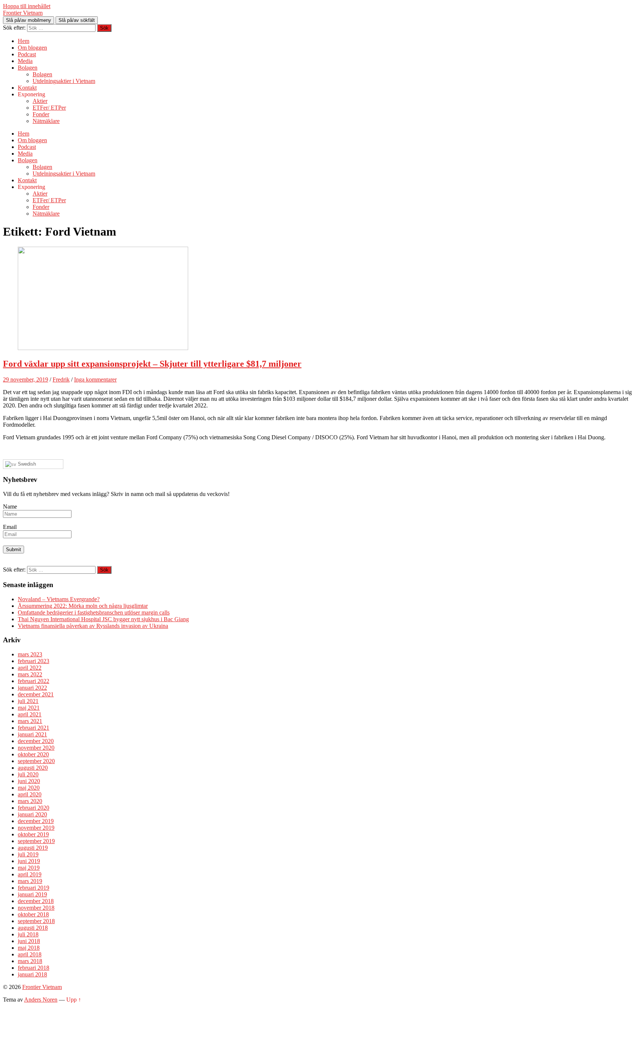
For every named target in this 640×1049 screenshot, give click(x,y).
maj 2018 (29, 948)
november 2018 (36, 908)
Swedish (26, 464)
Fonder (41, 114)
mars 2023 (30, 654)
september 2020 (36, 761)
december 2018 (36, 901)
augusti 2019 (33, 848)
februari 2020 (33, 808)
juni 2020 (29, 781)
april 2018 (29, 954)
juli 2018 (28, 934)
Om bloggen (32, 47)
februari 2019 (33, 888)
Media (25, 61)
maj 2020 (29, 788)
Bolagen (27, 67)
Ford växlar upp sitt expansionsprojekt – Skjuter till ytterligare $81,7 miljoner (152, 364)
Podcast (27, 54)
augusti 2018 (33, 928)
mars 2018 (30, 961)
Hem (23, 41)
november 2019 (36, 828)
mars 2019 (30, 881)
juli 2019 (28, 854)
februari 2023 (33, 661)
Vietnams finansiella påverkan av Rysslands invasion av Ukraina (93, 626)
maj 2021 (29, 708)
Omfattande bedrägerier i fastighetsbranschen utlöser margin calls (94, 612)
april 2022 (29, 668)
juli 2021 (28, 701)
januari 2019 (32, 894)
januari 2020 (32, 814)
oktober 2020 (33, 754)
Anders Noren (40, 999)
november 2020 (36, 748)
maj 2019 (29, 868)
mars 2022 (30, 674)
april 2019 (29, 874)
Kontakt (27, 87)
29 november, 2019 (25, 379)
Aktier (40, 101)
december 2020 (36, 741)
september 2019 (36, 841)
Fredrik (61, 379)
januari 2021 (32, 734)
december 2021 (36, 694)
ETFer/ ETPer (49, 107)
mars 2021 (30, 721)
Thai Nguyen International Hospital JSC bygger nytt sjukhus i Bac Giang (103, 619)
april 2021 (29, 714)
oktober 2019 (33, 834)
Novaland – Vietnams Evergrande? (59, 599)
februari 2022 (33, 681)
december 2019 (36, 821)
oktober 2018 (33, 914)
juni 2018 (29, 941)
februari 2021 (33, 728)
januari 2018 (32, 974)
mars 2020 (30, 801)
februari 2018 (33, 968)
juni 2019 (29, 861)
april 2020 (29, 794)
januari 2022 (32, 688)
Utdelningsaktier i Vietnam (64, 81)
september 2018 (36, 921)
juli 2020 (28, 774)
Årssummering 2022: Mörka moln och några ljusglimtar (83, 606)
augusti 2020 (33, 768)
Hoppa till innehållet (26, 6)
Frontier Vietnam (23, 13)
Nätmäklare (46, 121)
